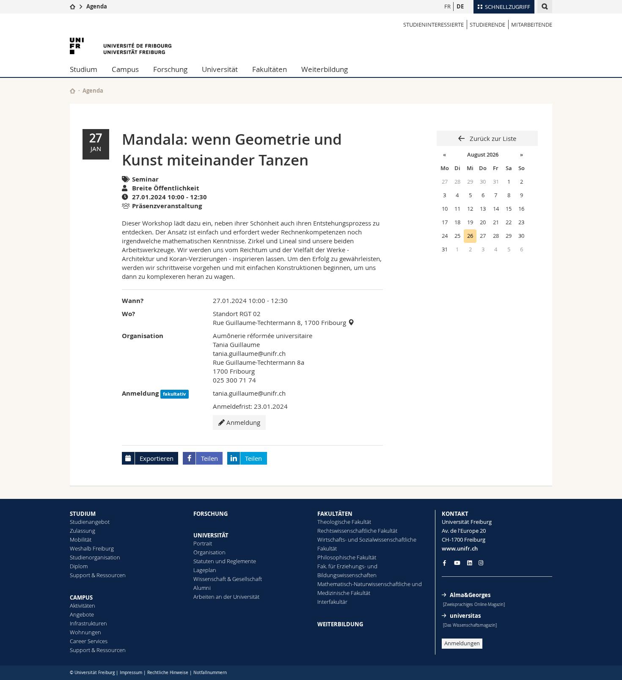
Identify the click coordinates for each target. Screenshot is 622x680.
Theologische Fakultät (344, 522)
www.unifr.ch (460, 548)
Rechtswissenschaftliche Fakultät (357, 530)
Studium (83, 69)
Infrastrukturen (88, 623)
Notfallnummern (210, 672)
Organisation (209, 552)
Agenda (96, 6)
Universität (220, 69)
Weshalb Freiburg (92, 548)
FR (447, 6)
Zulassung (82, 530)
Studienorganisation (95, 557)
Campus (125, 69)
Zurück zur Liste (492, 138)
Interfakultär (332, 602)
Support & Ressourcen (98, 575)
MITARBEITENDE (531, 24)
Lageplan (204, 570)
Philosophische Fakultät (346, 557)
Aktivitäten (82, 605)
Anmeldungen (462, 643)
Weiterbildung (324, 69)
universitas (465, 615)
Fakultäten (269, 69)
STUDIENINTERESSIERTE (433, 24)
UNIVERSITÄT (210, 535)
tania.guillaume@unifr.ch (249, 353)
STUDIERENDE (487, 24)
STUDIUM (83, 514)
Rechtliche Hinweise (167, 672)
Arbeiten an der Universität (226, 596)
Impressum (131, 672)
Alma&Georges (470, 595)
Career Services (88, 641)
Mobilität (80, 539)
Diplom (79, 566)
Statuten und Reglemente (224, 561)
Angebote (82, 614)
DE (460, 6)
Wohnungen (85, 632)
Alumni (202, 588)
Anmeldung (242, 422)
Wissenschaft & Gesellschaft (227, 579)
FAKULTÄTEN (334, 514)
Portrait (202, 543)
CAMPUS (81, 597)
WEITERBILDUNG (340, 624)
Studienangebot (90, 522)
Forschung (170, 69)
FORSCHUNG (210, 514)
